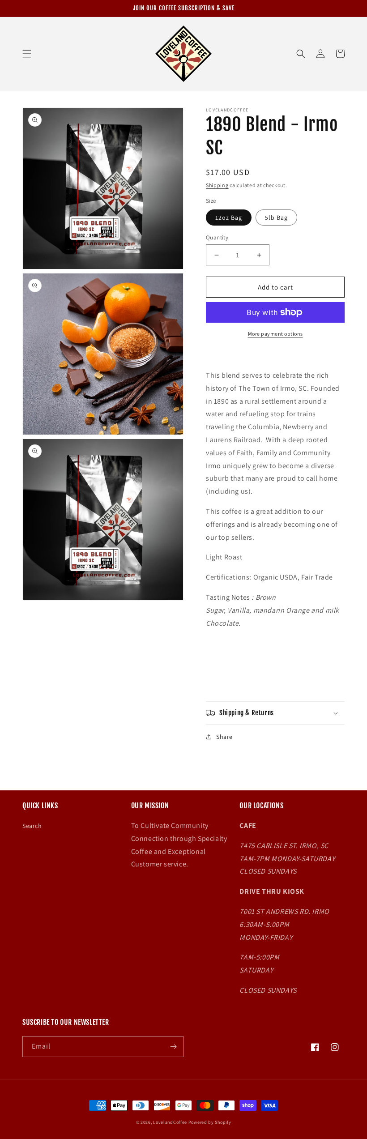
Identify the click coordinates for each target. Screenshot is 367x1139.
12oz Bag (228, 217)
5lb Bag (276, 217)
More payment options (275, 333)
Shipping (217, 185)
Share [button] (224, 737)
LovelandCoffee (170, 1122)
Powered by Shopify (209, 1122)
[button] (27, 54)
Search (32, 826)
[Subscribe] (173, 1046)
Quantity (217, 237)
